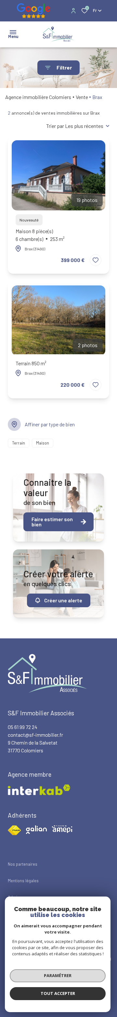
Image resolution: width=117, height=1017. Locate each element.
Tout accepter (58, 993)
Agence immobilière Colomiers (38, 97)
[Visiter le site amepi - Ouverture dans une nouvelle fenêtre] (62, 829)
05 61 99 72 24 (22, 727)
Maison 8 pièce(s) (40, 235)
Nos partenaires (22, 864)
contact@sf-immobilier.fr (35, 735)
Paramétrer (58, 975)
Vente (82, 97)
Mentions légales (23, 880)
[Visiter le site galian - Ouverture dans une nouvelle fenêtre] (36, 829)
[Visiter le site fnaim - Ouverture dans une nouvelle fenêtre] (14, 830)
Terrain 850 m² (31, 363)
